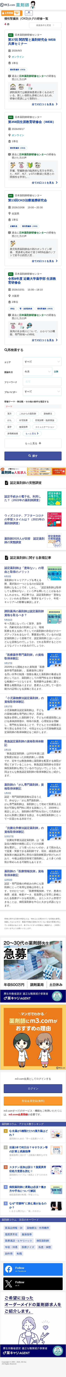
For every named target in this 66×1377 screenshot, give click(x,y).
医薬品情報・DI (13, 1227)
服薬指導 (23, 427)
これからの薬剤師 (27, 413)
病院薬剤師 (43, 1240)
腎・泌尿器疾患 (26, 309)
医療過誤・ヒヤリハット (18, 1240)
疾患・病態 (45, 1247)
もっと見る (31, 433)
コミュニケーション (44, 427)
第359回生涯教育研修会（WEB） (32, 122)
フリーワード (10, 382)
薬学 (9, 427)
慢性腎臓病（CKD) (17, 70)
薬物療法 (48, 413)
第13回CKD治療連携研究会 (27, 200)
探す (35, 455)
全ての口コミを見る (43, 104)
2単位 (12, 309)
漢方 (9, 413)
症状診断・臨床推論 (44, 420)
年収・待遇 (11, 1247)
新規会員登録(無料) (33, 1100)
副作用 (8, 1253)
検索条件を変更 (43, 25)
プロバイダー (10, 392)
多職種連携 (12, 433)
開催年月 (8, 372)
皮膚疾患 (13, 226)
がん (9, 420)
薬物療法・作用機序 (38, 1227)
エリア (7, 362)
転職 (19, 1253)
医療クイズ (28, 1247)
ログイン (29, 14)
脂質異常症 (11, 1234)
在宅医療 (23, 420)
